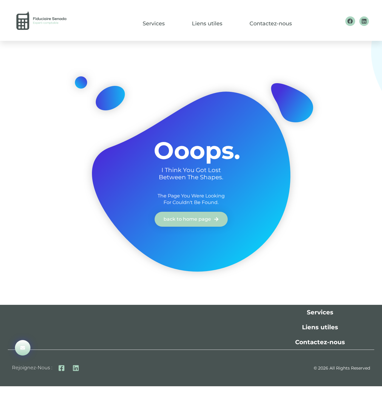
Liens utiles (207, 24)
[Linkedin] (364, 21)
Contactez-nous (270, 24)
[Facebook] (350, 21)
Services (154, 24)
